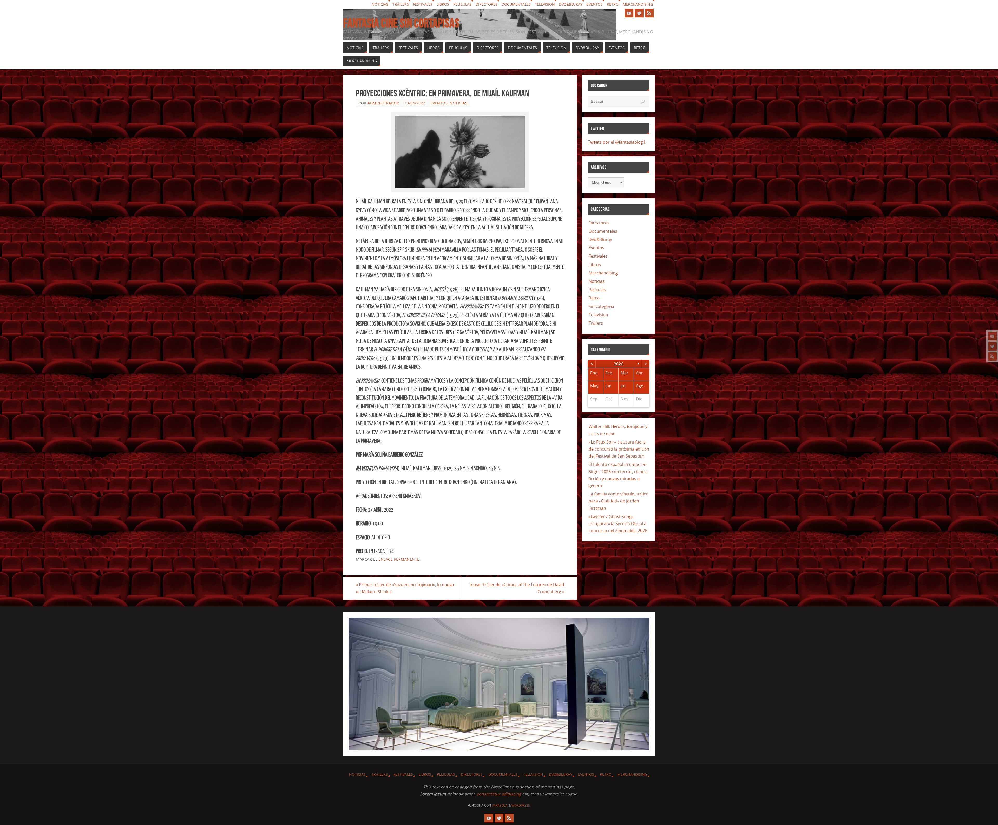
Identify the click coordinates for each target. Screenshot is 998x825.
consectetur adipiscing (499, 794)
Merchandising (638, 4)
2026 (618, 364)
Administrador (383, 102)
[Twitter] (992, 346)
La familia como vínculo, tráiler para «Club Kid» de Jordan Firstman (618, 501)
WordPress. (521, 805)
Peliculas (462, 4)
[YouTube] (992, 336)
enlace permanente (398, 559)
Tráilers (400, 4)
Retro (613, 4)
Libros (443, 4)
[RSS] (992, 356)
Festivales (422, 4)
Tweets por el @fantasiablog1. (617, 142)
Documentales (516, 4)
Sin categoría (601, 306)
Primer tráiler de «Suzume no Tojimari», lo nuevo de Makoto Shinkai (405, 588)
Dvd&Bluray (570, 4)
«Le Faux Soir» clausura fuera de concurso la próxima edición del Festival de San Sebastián (619, 449)
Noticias (380, 4)
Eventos (595, 4)
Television (545, 4)
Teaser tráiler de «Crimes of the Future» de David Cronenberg (516, 588)
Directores (486, 4)
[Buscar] (642, 101)
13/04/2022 (415, 102)
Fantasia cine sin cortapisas (401, 23)
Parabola (500, 805)
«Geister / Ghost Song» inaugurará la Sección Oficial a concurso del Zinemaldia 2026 (618, 523)
